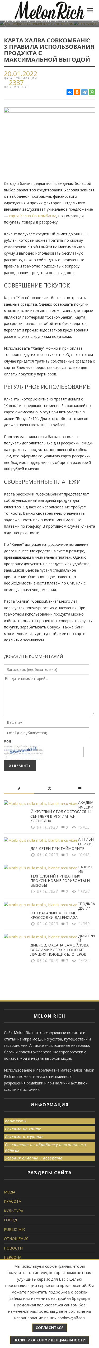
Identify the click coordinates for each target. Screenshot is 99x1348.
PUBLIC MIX (14, 1229)
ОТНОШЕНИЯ (16, 1238)
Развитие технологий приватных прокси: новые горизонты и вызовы (61, 876)
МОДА (9, 1192)
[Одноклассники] (77, 92)
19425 (84, 827)
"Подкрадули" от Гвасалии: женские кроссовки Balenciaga (62, 910)
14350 (84, 923)
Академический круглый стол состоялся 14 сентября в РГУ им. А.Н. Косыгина (61, 811)
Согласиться (50, 1327)
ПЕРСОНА (12, 1257)
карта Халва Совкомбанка (32, 215)
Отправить (20, 765)
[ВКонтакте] (70, 92)
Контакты (15, 1120)
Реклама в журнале (24, 1136)
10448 (84, 854)
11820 (84, 891)
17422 (84, 960)
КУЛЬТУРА (13, 1210)
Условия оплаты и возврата (34, 1158)
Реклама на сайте (23, 1128)
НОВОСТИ (13, 1248)
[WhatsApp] (92, 92)
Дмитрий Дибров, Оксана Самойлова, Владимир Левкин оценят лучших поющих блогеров (62, 945)
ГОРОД (10, 1219)
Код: (8, 741)
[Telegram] (84, 92)
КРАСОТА (12, 1201)
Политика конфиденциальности (49, 1339)
